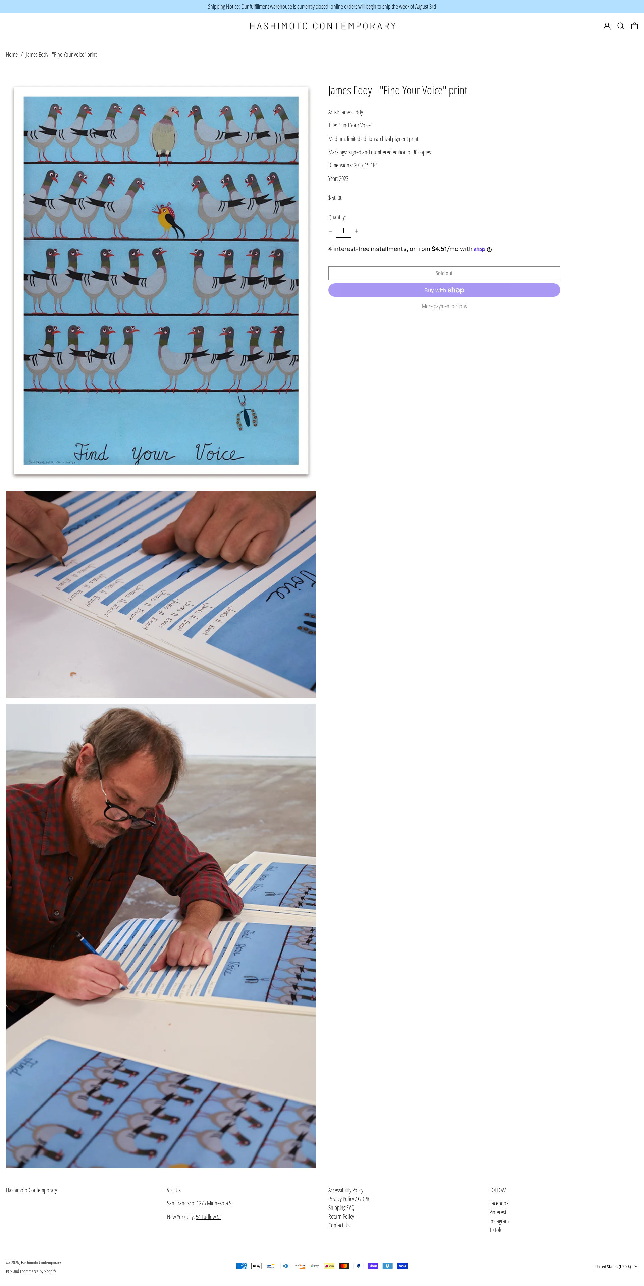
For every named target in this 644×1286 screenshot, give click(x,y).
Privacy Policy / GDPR (348, 1199)
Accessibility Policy (345, 1190)
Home (12, 54)
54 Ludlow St (208, 1217)
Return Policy (341, 1216)
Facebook (498, 1203)
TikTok (495, 1230)
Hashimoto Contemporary (31, 1190)
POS (9, 1271)
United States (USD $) (613, 1266)
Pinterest (497, 1212)
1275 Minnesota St (215, 1203)
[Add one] (356, 231)
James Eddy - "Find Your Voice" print (61, 54)
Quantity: (337, 217)
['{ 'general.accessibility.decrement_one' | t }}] (330, 231)
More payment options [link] (444, 306)
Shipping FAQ (341, 1207)
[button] (634, 26)
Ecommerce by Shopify (38, 1271)
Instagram (499, 1221)
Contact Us (339, 1225)
